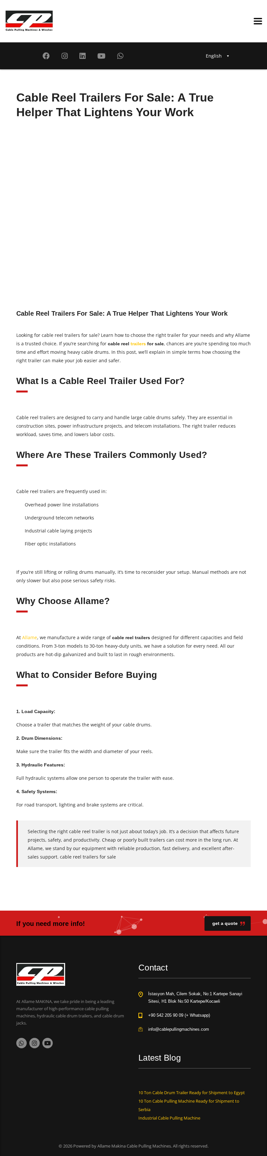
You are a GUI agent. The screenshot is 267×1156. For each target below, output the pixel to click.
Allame (29, 637)
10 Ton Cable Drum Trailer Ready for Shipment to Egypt (191, 1092)
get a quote (225, 923)
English (214, 56)
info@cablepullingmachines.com (178, 1029)
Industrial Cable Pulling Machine (169, 1118)
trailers (138, 343)
